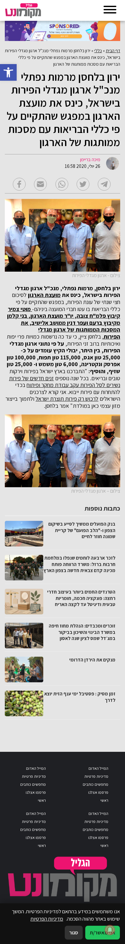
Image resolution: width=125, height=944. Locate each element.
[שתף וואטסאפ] (61, 184)
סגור (73, 932)
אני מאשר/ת (102, 932)
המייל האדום (98, 768)
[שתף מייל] (40, 184)
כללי (98, 50)
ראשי (104, 800)
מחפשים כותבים (95, 784)
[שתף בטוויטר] (83, 184)
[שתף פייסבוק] (19, 184)
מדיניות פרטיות (96, 776)
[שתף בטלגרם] (104, 184)
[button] (8, 72)
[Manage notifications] (110, 930)
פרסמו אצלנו (98, 792)
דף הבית (113, 50)
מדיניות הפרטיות (46, 918)
